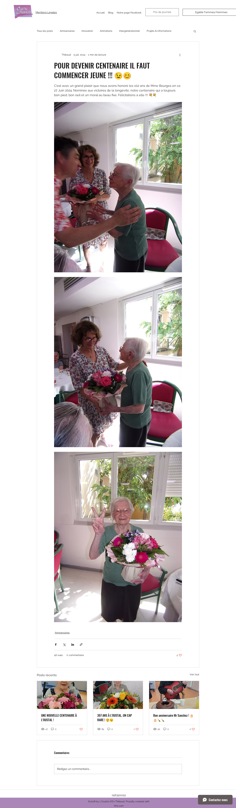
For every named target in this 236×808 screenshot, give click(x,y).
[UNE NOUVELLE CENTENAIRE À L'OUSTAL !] (62, 695)
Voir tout (194, 674)
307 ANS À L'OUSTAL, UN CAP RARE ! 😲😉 (114, 717)
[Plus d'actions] (180, 55)
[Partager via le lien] (81, 644)
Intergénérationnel (129, 31)
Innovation (87, 31)
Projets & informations (159, 31)
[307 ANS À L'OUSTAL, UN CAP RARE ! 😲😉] (118, 695)
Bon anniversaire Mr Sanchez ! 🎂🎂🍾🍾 (173, 717)
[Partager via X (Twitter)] (64, 644)
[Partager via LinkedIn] (72, 644)
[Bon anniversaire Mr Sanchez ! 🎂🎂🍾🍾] (174, 695)
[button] (194, 31)
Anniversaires (67, 31)
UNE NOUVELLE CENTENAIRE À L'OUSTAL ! (59, 717)
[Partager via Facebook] (55, 644)
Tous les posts (45, 31)
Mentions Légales (46, 12)
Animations (106, 31)
